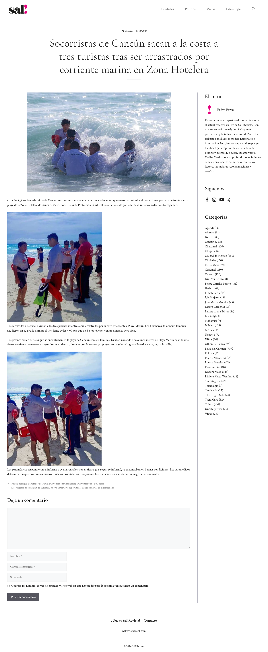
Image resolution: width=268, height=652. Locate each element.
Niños (208, 339)
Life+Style (233, 9)
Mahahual (211, 321)
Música (209, 330)
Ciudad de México (216, 256)
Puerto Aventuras (215, 358)
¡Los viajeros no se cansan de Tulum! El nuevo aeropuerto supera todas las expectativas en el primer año (62, 487)
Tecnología (211, 386)
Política (190, 9)
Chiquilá (210, 251)
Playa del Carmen (215, 349)
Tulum (209, 404)
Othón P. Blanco (215, 344)
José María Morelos (216, 302)
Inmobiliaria (212, 293)
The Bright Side (214, 395)
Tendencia (211, 390)
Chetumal (211, 247)
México (209, 325)
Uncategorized (213, 409)
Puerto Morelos (214, 363)
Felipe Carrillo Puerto (218, 284)
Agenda (209, 228)
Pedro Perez (225, 109)
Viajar (211, 9)
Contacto (150, 620)
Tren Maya (211, 400)
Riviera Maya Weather (218, 377)
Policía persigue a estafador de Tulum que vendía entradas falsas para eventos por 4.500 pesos (57, 483)
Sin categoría (213, 381)
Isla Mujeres (212, 298)
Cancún (129, 31)
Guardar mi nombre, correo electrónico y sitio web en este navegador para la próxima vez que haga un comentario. (80, 586)
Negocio (210, 335)
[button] (253, 9)
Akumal (209, 233)
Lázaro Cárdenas (215, 307)
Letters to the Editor (217, 312)
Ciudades (167, 9)
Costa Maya (212, 265)
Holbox (209, 288)
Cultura (209, 274)
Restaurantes (212, 367)
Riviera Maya (213, 372)
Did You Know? (214, 279)
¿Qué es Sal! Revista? (125, 620)
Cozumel (210, 270)
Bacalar (209, 237)
